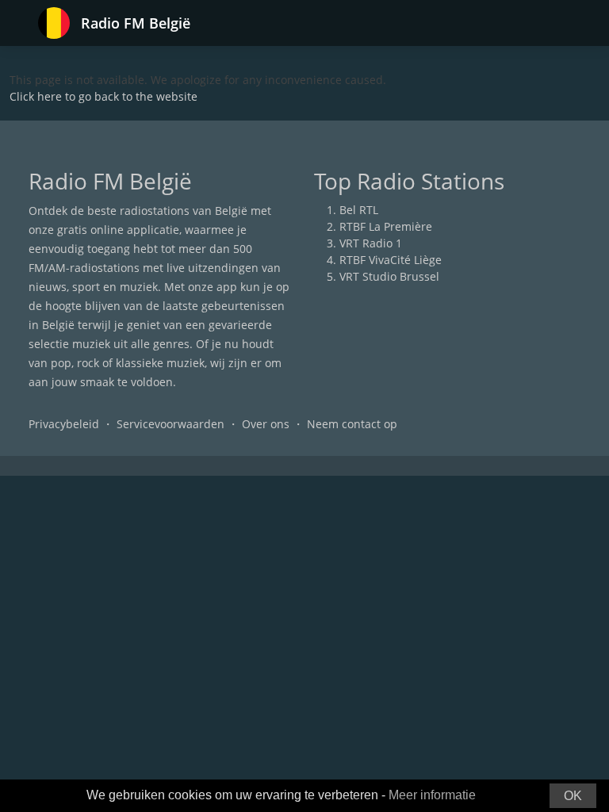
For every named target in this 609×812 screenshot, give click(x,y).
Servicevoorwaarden (170, 423)
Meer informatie (432, 795)
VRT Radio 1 (370, 243)
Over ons (265, 423)
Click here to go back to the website (103, 96)
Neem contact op (352, 423)
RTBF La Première (385, 226)
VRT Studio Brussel (389, 276)
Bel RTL (358, 209)
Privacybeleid (64, 423)
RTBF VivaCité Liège (390, 259)
